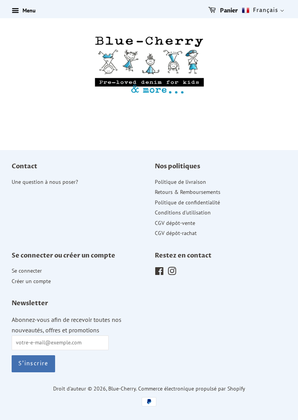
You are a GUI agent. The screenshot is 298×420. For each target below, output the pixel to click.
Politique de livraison (180, 181)
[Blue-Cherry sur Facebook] (159, 272)
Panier (228, 10)
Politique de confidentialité (187, 202)
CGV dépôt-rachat (176, 233)
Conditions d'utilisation (183, 212)
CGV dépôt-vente (175, 223)
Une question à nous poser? (45, 181)
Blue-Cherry (122, 388)
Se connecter (27, 270)
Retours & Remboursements (187, 191)
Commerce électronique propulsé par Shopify (191, 388)
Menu (28, 10)
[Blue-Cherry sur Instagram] (172, 272)
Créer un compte (31, 281)
